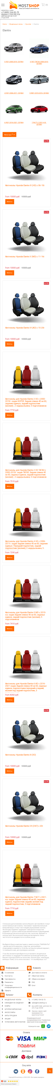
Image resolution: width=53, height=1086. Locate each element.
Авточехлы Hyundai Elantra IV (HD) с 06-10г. (25, 185)
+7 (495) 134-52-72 (10, 12)
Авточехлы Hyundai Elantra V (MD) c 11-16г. (25, 256)
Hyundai (28, 24)
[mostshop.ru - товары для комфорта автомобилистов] (24, 8)
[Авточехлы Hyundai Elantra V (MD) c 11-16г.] (26, 233)
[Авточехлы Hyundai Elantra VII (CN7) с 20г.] (26, 803)
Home (5, 24)
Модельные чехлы (16, 24)
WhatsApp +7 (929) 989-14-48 (10, 14)
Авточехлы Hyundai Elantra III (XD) (20, 755)
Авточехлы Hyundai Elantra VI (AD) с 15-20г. (25, 328)
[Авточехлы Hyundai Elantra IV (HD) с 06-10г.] (26, 162)
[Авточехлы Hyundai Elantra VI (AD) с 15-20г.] (26, 304)
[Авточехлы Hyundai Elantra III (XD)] (26, 731)
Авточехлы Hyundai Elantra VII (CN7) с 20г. (24, 826)
